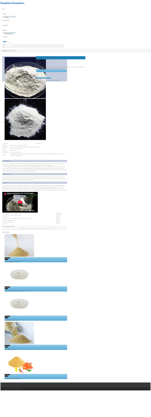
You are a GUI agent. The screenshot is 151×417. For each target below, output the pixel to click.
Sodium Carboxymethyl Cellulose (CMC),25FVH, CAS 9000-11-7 (15, 290)
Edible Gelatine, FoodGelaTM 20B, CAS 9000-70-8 (13, 378)
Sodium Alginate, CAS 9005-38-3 (10, 349)
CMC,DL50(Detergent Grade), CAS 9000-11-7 (12, 320)
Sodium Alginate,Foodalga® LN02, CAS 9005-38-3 (13, 261)
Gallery (6, 259)
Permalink (7, 257)
